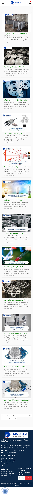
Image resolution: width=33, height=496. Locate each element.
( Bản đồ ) (27, 447)
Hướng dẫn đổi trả (6, 475)
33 (9, 418)
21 (26, 415)
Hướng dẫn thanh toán (7, 473)
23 (2, 418)
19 (19, 415)
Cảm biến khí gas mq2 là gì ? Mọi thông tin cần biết (16, 401)
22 (30, 415)
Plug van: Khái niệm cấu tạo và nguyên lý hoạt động (16, 334)
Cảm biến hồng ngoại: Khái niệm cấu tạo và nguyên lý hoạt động (16, 168)
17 (13, 415)
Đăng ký (28, 478)
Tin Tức (3, 465)
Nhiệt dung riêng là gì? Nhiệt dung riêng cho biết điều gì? (15, 268)
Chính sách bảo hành (7, 458)
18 (16, 415)
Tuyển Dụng (4, 464)
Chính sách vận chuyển (7, 462)
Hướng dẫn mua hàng (7, 471)
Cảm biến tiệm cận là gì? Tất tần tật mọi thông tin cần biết (16, 134)
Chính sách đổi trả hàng (8, 460)
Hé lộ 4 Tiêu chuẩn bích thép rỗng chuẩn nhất (15, 101)
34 (12, 418)
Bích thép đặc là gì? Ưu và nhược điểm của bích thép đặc (16, 68)
